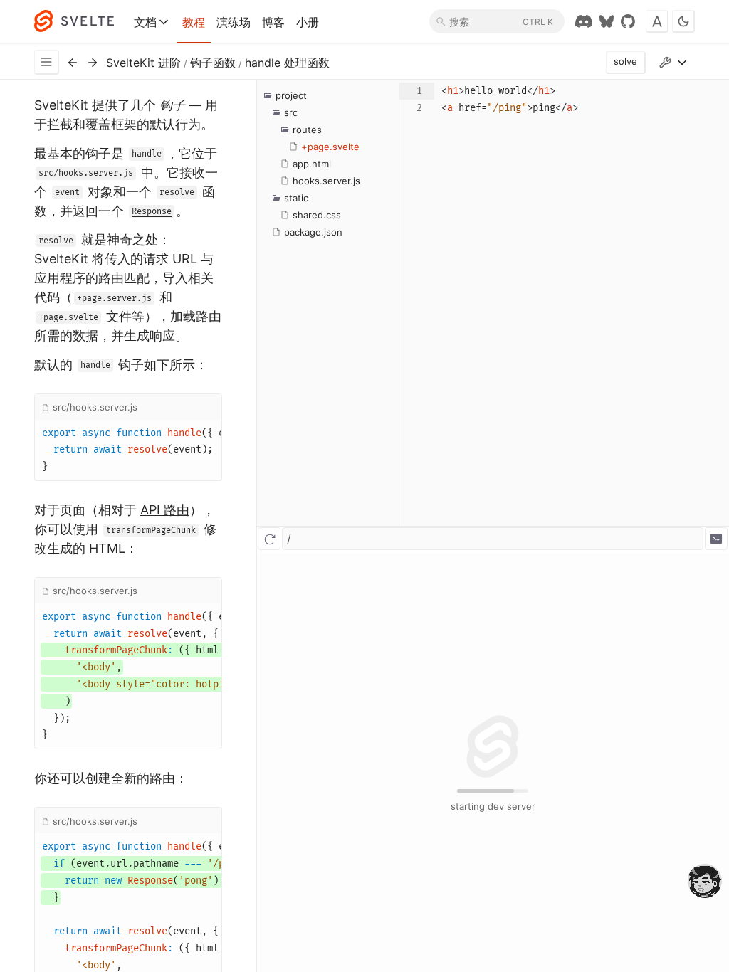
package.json (313, 232)
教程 (193, 22)
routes (307, 129)
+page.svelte (330, 146)
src (291, 112)
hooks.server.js (326, 180)
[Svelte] (81, 21)
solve (625, 61)
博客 (273, 22)
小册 (307, 22)
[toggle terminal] (716, 538)
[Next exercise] (92, 62)
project (291, 95)
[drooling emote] (705, 882)
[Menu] (46, 62)
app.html (312, 163)
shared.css (317, 215)
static (296, 198)
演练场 (233, 22)
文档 (145, 22)
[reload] (269, 538)
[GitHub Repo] (628, 21)
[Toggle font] (657, 21)
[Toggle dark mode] (683, 21)
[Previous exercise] (72, 62)
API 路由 (164, 509)
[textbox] (581, 303)
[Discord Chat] (584, 21)
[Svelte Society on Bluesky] (606, 21)
